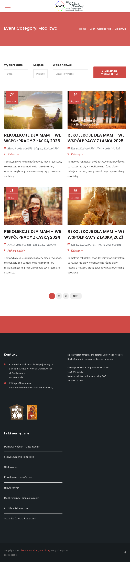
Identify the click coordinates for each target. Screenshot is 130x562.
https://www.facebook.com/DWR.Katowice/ (31, 387)
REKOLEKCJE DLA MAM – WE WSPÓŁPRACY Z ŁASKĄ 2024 (32, 234)
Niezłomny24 (11, 487)
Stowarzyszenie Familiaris (19, 456)
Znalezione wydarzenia (109, 72)
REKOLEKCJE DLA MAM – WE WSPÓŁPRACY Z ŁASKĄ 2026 (32, 138)
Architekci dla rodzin (16, 508)
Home (82, 29)
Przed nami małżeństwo (18, 477)
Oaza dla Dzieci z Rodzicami (20, 518)
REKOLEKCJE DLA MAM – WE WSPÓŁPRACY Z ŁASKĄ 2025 (96, 138)
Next (76, 296)
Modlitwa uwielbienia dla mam (21, 498)
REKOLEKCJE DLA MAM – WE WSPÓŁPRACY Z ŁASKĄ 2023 (96, 234)
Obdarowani (11, 467)
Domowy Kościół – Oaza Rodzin (22, 446)
